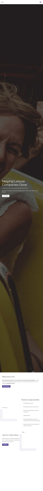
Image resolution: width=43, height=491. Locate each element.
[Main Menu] (40, 2)
